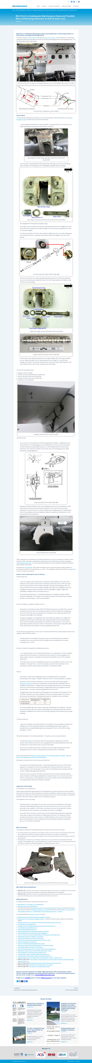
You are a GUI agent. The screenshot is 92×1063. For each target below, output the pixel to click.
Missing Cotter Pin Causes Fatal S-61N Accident (40, 965)
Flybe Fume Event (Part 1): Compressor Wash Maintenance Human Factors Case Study (39, 922)
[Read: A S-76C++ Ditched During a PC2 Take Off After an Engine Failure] (19, 1035)
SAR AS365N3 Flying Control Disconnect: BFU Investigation (32, 933)
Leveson (59, 908)
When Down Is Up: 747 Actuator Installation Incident (31, 919)
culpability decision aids (25, 563)
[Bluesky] (74, 2)
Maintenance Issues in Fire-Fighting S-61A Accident (30, 936)
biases (71, 569)
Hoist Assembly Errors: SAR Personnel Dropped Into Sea (32, 952)
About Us (44, 6)
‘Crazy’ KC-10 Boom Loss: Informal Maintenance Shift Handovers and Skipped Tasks (39, 935)
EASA (29, 741)
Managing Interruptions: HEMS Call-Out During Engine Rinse (45, 963)
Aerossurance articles (34, 914)
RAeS (72, 908)
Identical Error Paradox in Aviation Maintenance (35, 1004)
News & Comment (66, 6)
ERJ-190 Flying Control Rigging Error (27, 924)
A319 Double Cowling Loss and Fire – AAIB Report (30, 947)
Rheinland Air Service (25, 683)
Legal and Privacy (70, 1061)
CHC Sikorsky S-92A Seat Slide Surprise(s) (39, 966)
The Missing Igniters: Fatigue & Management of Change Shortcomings (35, 945)
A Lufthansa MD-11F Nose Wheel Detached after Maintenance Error (35, 956)
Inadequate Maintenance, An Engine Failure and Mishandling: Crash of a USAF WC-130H (40, 958)
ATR (27, 37)
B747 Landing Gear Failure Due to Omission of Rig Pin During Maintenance (37, 949)
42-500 (30, 37)
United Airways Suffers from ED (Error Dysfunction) (31, 938)
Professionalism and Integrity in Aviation (68, 1029)
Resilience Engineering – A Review (40, 909)
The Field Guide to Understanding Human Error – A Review (47, 911)
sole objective (28, 567)
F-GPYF (33, 37)
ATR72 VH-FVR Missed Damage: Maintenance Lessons (31, 943)
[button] (68, 2)
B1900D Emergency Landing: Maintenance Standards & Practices (34, 917)
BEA (60, 118)
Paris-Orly (47, 37)
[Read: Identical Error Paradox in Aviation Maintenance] (19, 1013)
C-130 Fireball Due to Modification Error (28, 928)
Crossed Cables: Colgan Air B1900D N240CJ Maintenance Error (33, 954)
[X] (76, 2)
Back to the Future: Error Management (27, 906)
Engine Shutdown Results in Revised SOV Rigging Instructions (33, 931)
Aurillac (53, 37)
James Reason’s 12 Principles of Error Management (31, 904)
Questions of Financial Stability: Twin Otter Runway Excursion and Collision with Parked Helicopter (68, 1007)
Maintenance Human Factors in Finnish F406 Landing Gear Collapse (35, 950)
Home (38, 6)
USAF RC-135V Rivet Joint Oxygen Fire (27, 942)
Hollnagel (48, 908)
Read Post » (30, 1020)
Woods (53, 908)
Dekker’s (63, 909)
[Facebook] (79, 2)
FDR (32, 226)
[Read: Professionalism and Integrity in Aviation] (53, 1035)
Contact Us (76, 6)
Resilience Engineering (38, 908)
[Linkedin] (71, 2)
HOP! (38, 37)
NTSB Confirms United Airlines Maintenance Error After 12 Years (34, 940)
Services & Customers (54, 6)
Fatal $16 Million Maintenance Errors (27, 929)
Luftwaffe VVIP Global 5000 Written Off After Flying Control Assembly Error (36, 926)
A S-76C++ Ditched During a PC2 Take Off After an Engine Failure (35, 1029)
